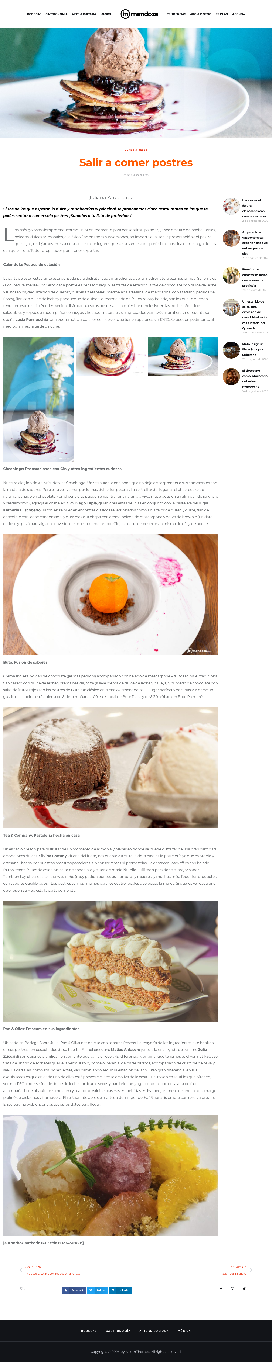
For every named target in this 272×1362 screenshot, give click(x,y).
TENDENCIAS (176, 14)
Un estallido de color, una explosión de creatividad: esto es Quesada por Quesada (254, 315)
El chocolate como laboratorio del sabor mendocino (254, 379)
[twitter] (244, 1289)
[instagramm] (232, 1289)
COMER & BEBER (136, 149)
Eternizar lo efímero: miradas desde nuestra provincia (254, 277)
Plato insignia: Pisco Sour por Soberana (252, 349)
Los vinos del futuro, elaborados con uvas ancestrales (254, 208)
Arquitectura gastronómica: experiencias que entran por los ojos (255, 243)
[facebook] (221, 1289)
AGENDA (238, 14)
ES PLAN (222, 14)
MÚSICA (106, 14)
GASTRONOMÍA (56, 14)
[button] (74, 1290)
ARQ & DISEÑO (200, 14)
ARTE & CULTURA (84, 14)
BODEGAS (34, 14)
